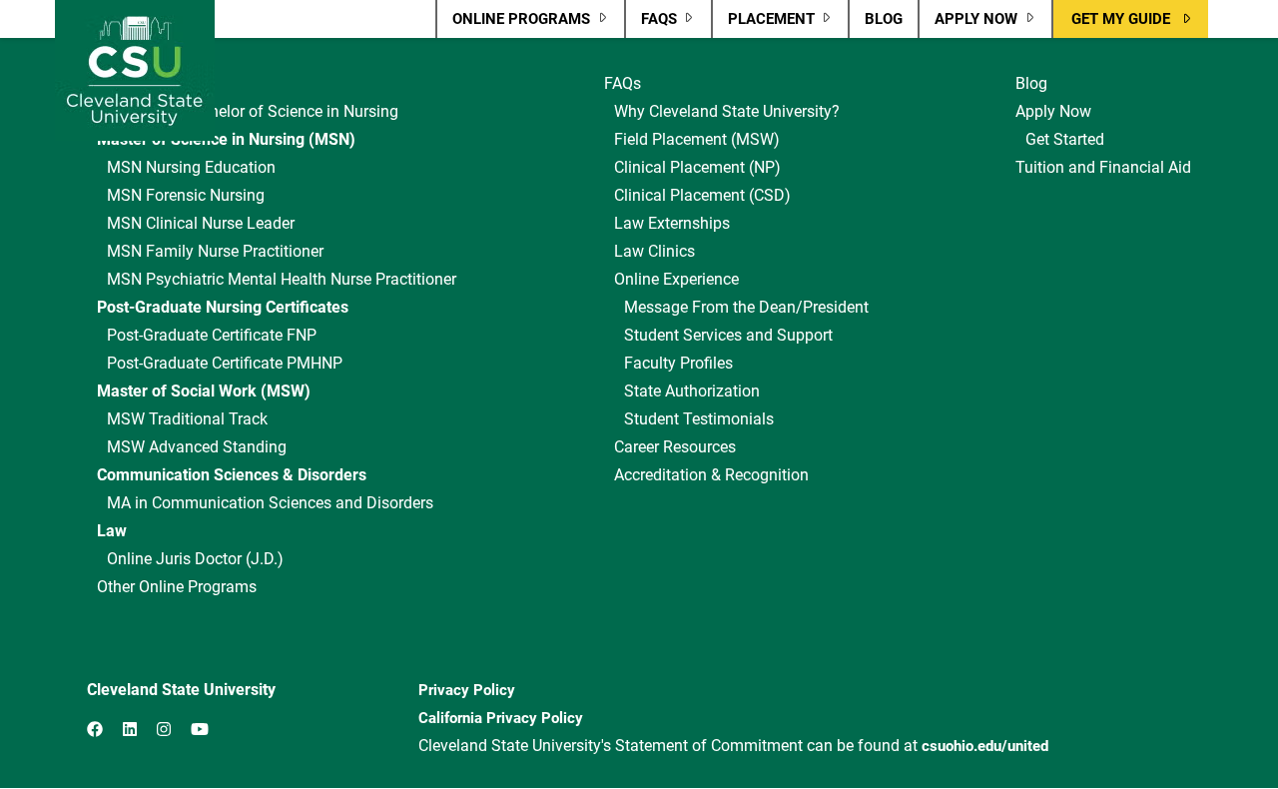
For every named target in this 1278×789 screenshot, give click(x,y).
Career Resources (675, 446)
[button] (1130, 19)
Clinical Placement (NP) (697, 167)
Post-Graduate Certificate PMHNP (224, 363)
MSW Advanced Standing (197, 446)
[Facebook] (95, 729)
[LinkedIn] (130, 729)
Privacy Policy (466, 690)
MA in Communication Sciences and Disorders (270, 502)
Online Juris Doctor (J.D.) (195, 558)
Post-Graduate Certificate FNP (212, 335)
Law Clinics (654, 251)
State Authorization (692, 391)
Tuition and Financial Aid (1103, 167)
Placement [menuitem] (763, 24)
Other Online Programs (177, 586)
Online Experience (676, 279)
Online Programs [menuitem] (513, 24)
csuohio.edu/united (985, 746)
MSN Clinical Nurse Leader (201, 223)
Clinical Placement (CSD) (702, 195)
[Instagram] (164, 729)
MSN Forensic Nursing (186, 195)
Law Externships (672, 223)
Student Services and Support (728, 335)
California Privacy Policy (500, 718)
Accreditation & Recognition (711, 474)
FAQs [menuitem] (651, 24)
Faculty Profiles (678, 363)
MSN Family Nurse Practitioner (215, 251)
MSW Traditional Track (187, 418)
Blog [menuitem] (884, 19)
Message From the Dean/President (746, 307)
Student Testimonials (699, 418)
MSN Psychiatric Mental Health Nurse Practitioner (281, 279)
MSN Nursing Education (191, 167)
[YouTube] (200, 729)
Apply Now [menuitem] (968, 24)
